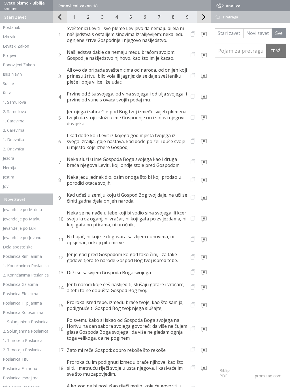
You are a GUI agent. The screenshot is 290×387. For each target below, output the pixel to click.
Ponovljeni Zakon (19, 64)
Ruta (7, 92)
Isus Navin (12, 74)
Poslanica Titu (16, 359)
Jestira (8, 177)
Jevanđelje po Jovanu (22, 237)
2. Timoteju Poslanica (22, 349)
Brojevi (9, 55)
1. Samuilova (14, 102)
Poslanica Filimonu (20, 368)
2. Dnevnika (13, 149)
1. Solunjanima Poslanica (25, 321)
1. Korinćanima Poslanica (26, 265)
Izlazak (9, 36)
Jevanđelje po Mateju (22, 209)
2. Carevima (13, 130)
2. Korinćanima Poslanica (26, 275)
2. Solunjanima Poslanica (25, 331)
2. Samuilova (14, 111)
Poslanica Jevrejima (21, 377)
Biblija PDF (225, 373)
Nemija (9, 167)
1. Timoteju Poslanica (22, 340)
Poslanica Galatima (20, 284)
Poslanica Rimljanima (22, 256)
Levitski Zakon (16, 46)
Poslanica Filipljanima (22, 303)
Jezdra (8, 158)
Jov (5, 186)
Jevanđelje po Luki (19, 228)
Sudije (8, 83)
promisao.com (268, 376)
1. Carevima (13, 121)
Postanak (11, 27)
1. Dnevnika (13, 139)
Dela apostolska (18, 247)
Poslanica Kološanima (23, 312)
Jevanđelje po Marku (21, 219)
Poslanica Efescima (20, 293)
